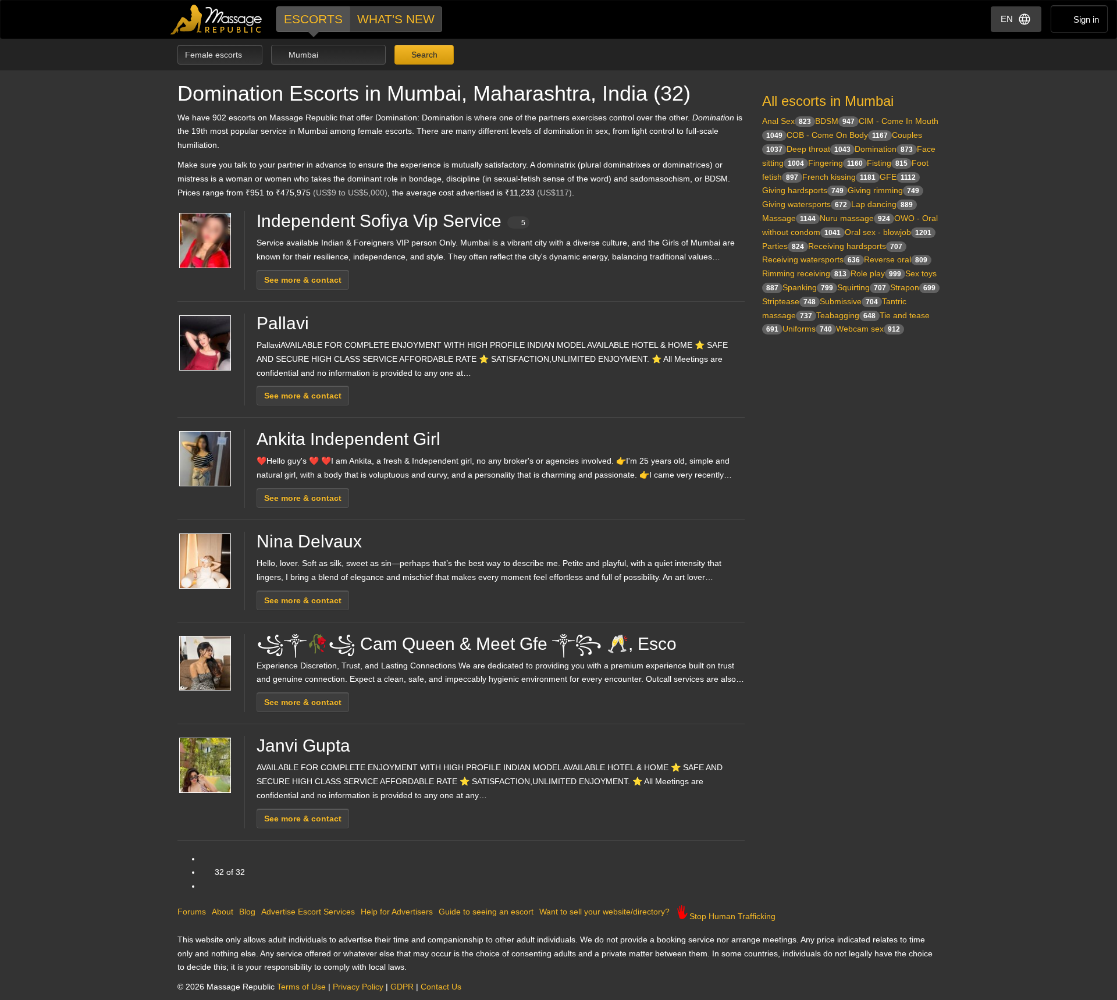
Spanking (807, 287)
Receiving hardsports (855, 246)
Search (423, 54)
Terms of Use (301, 986)
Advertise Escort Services (308, 911)
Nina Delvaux (309, 541)
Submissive (849, 301)
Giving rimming (883, 190)
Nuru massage (855, 218)
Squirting (861, 287)
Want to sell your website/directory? (604, 911)
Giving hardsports (803, 190)
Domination (884, 149)
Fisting (887, 163)
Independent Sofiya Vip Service (391, 220)
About (222, 911)
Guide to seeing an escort (486, 911)
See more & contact (302, 279)
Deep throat (819, 149)
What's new (396, 19)
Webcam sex (868, 328)
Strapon (912, 287)
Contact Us (441, 986)
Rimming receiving (804, 273)
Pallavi (283, 323)
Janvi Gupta (303, 745)
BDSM (835, 121)
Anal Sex (786, 121)
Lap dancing (882, 204)
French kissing (839, 177)
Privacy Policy (358, 986)
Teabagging (846, 315)
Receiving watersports (811, 259)
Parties (783, 246)
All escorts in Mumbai (828, 101)
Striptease (789, 301)
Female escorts (214, 54)
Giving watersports (804, 204)
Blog (247, 911)
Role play (876, 273)
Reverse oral (895, 259)
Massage (789, 218)
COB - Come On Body (837, 135)
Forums (191, 911)
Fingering (835, 163)
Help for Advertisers (397, 911)
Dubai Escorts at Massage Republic (217, 19)
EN (1007, 19)
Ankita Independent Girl (348, 439)
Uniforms (807, 328)
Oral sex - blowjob (888, 232)
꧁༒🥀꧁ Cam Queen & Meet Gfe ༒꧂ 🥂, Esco (467, 643)
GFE (898, 177)
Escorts (313, 19)
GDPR (402, 986)
